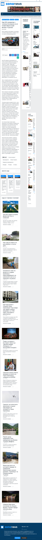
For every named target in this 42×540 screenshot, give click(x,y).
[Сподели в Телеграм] (18, 55)
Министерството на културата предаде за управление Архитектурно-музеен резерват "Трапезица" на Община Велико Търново (10, 470)
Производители (6, 159)
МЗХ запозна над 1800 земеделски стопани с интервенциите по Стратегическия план (12, 184)
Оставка (15, 164)
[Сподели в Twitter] (13, 55)
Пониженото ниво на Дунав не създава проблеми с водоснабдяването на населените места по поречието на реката (9, 274)
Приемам (17, 537)
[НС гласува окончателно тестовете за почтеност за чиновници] (36, 66)
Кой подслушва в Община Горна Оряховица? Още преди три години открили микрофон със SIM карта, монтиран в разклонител (10, 309)
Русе (34, 138)
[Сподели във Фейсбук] (10, 55)
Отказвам (24, 537)
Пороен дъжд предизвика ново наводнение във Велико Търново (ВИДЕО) (10, 439)
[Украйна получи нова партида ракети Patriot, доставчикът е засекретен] (25, 57)
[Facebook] (36, 0)
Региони (5, 16)
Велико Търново (10, 16)
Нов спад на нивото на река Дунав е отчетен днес (10, 244)
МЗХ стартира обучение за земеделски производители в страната (18, 182)
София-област (34, 129)
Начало (2, 16)
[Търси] (39, 0)
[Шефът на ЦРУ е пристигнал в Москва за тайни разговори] (26, 26)
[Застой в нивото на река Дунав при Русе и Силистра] (10, 207)
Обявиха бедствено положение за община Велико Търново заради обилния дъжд (10, 507)
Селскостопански (11, 157)
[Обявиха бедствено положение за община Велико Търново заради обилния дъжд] (10, 497)
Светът (24, 51)
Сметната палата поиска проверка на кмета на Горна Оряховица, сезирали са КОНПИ (10, 375)
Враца (34, 153)
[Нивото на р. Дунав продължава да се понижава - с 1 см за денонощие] (30, 159)
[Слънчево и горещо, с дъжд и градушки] (25, 103)
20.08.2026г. (29, 203)
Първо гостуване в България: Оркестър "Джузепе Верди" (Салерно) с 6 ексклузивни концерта (9, 344)
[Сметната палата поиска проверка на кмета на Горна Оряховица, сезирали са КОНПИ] (10, 365)
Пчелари (10, 164)
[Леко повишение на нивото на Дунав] (30, 135)
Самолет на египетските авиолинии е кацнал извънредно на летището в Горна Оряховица (10, 408)
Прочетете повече (7, 224)
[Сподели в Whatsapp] (18, 57)
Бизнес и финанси (2, 176)
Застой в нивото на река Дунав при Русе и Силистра (10, 216)
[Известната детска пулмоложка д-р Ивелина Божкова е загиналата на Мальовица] (30, 120)
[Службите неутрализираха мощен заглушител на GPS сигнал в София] (30, 187)
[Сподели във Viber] (15, 55)
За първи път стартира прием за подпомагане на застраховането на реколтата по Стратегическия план (5, 185)
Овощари (4, 164)
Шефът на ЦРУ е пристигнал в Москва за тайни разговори (26, 34)
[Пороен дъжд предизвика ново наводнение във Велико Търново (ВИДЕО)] (10, 429)
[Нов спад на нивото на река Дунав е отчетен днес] (10, 235)
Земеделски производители (8, 162)
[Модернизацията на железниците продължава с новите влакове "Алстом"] (36, 47)
